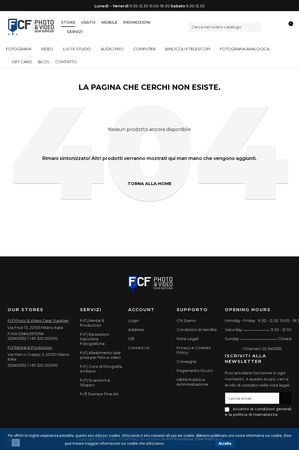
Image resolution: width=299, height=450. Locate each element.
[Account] (279, 26)
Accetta (224, 444)
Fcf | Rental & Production (92, 322)
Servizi (75, 31)
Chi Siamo (186, 320)
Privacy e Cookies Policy (194, 350)
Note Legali (188, 338)
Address (136, 329)
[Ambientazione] (269, 26)
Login (133, 320)
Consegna (186, 361)
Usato (88, 22)
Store (68, 22)
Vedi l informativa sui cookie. (189, 444)
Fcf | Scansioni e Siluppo (95, 382)
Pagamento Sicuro (195, 370)
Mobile (109, 22)
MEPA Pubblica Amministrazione (192, 382)
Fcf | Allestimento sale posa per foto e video (100, 355)
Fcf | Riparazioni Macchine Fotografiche (94, 339)
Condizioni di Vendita (197, 329)
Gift (131, 338)
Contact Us (138, 347)
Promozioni (136, 22)
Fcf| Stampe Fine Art (99, 394)
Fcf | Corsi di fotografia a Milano (101, 368)
